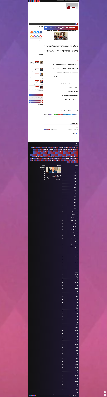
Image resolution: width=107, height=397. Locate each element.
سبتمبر (69, 291)
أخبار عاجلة (65, 151)
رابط (43, 171)
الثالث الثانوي (39, 154)
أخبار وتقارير (35, 151)
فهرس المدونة (58, 0)
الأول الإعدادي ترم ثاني (51, 153)
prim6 (68, 162)
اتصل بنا (69, 0)
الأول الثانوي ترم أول (43, 153)
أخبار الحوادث (52, 23)
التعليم (75, 154)
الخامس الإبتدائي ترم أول (36, 156)
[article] (53, 119)
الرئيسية (76, 0)
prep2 (35, 160)
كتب (46, 160)
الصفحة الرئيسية (61, 30)
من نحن (66, 0)
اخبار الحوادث (44, 147)
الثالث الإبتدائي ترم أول (69, 154)
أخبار (73, 147)
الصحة (31, 158)
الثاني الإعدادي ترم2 (58, 156)
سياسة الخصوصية (72, 0)
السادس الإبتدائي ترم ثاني (37, 158)
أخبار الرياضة (57, 23)
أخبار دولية (61, 23)
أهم (70, 160)
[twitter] (33, 1)
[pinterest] (38, 1)
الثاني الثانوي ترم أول (51, 156)
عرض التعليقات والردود (47, 129)
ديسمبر (69, 287)
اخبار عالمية (54, 151)
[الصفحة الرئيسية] (76, 24)
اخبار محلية (40, 151)
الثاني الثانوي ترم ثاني (43, 156)
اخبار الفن (55, 149)
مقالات (42, 160)
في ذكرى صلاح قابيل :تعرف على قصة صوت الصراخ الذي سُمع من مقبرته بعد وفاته (34, 63)
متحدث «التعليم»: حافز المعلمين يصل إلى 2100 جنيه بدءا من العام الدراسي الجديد (53, 174)
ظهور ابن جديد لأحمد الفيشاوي (35, 87)
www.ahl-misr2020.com (58, 176)
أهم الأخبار (69, 23)
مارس (69, 282)
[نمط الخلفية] (105, 395)
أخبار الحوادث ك (39, 147)
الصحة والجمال (45, 23)
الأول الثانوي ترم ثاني (36, 153)
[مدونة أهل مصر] (72, 6)
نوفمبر (69, 288)
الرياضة (52, 158)
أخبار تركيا (40, 149)
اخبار (70, 147)
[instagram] (39, 1)
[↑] (53, 394)
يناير (69, 285)
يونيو (69, 277)
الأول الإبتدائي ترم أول (73, 153)
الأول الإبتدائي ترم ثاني (66, 153)
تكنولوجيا (40, 23)
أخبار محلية (65, 23)
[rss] (34, 1)
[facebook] (31, 1)
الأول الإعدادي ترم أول (58, 153)
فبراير (69, 283)
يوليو (69, 276)
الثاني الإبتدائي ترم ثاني (73, 156)
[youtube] (32, 395)
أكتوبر (69, 290)
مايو (69, 279)
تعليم (61, 160)
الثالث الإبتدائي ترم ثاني (62, 154)
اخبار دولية (75, 151)
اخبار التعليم (60, 147)
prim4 (75, 162)
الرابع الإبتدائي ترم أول (65, 158)
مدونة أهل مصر (69, 395)
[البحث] (30, 1)
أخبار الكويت (50, 149)
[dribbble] (35, 1)
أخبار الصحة (69, 149)
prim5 (72, 162)
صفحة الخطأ (63, 0)
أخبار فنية (50, 151)
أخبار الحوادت (55, 147)
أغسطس (69, 274)
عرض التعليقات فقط (53, 129)
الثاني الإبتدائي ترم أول (33, 154)
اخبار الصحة (64, 149)
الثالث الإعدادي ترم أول (54, 154)
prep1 (38, 160)
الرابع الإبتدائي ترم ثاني (57, 158)
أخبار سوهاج (70, 151)
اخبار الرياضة (74, 149)
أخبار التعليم (72, 23)
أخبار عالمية (60, 151)
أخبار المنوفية (45, 149)
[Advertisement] (53, 16)
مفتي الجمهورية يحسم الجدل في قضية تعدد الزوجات (34, 69)
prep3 (31, 160)
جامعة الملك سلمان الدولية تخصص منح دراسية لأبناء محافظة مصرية (34, 75)
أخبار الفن (49, 23)
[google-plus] (37, 1)
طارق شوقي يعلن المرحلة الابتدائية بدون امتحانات (34, 82)
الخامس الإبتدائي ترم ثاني (73, 158)
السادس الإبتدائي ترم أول (46, 158)
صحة (49, 160)
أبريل (69, 280)
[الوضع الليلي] (105, 392)
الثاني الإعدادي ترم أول (65, 156)
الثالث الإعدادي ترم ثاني (46, 154)
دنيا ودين (37, 23)
